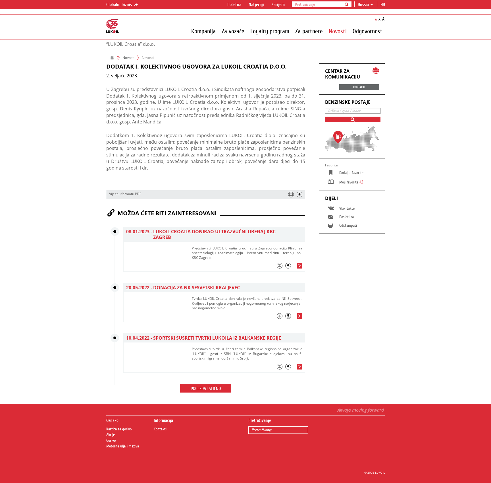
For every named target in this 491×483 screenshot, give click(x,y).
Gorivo (111, 440)
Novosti (338, 31)
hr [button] (383, 4)
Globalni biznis (119, 4)
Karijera (278, 4)
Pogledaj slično (206, 388)
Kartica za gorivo (119, 429)
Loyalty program (269, 31)
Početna (234, 4)
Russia (363, 4)
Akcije (110, 435)
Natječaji (256, 4)
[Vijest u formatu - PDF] (299, 194)
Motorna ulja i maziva (122, 446)
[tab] (247, 267)
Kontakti (160, 429)
